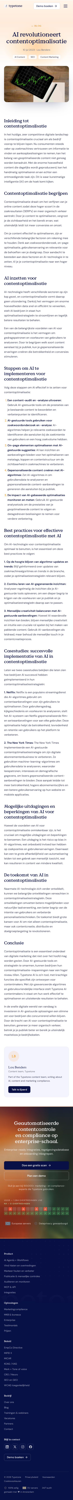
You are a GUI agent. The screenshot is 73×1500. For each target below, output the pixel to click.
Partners (8, 1423)
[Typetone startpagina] (13, 6)
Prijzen (7, 1330)
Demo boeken (44, 6)
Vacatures (9, 1418)
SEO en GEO (11, 1379)
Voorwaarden (48, 1477)
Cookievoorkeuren (12, 1481)
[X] (15, 1447)
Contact (8, 1429)
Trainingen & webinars (16, 1412)
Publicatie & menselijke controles (22, 1276)
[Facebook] (31, 1447)
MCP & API (10, 1287)
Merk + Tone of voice (15, 1369)
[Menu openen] (65, 6)
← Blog (36, 26)
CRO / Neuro (11, 1374)
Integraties (10, 1292)
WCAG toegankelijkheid (17, 1385)
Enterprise (9, 1320)
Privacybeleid (31, 1477)
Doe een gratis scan (34, 1165)
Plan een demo (36, 1176)
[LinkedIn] (7, 1447)
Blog (6, 1407)
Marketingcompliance (16, 1309)
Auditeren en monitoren (17, 1281)
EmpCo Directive (13, 1347)
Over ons (9, 1402)
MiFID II (8, 1352)
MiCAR (7, 1358)
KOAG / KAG (10, 1363)
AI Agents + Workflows (16, 1260)
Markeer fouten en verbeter (19, 1270)
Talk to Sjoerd (19, 1089)
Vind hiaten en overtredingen (20, 1265)
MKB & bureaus (12, 1314)
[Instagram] (23, 1447)
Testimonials (10, 1325)
